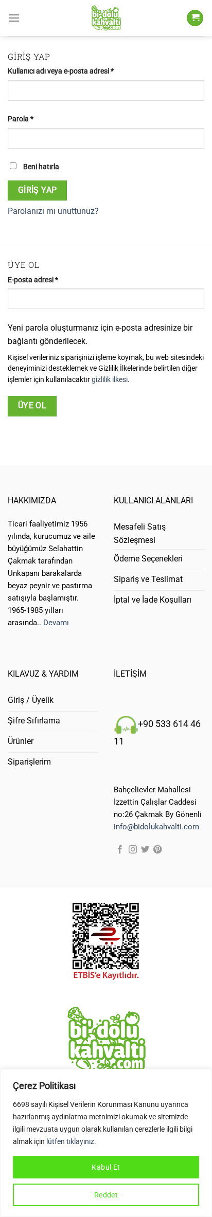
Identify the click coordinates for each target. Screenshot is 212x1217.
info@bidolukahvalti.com (156, 826)
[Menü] (14, 17)
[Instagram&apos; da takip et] (133, 850)
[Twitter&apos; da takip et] (145, 850)
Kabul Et (106, 1167)
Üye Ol (32, 405)
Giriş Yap (37, 190)
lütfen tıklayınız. (71, 1141)
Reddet (106, 1195)
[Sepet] (195, 18)
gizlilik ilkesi (110, 379)
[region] (106, 1143)
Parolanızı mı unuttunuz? (53, 211)
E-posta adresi (43, 279)
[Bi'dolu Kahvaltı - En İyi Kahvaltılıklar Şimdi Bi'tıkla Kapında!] (106, 18)
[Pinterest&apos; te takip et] (157, 850)
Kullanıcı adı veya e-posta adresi (71, 71)
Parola (31, 118)
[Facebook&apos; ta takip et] (120, 850)
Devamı (56, 622)
